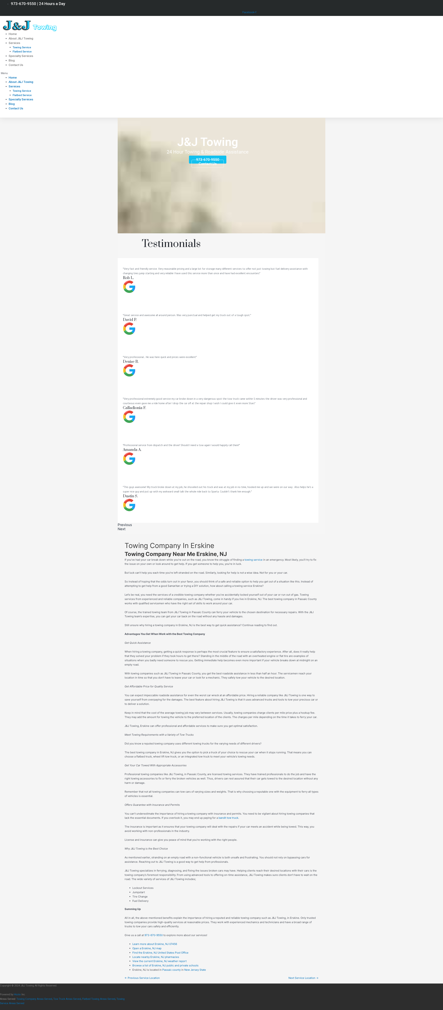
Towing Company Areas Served (34, 998)
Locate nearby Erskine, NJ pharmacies (155, 957)
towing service (254, 559)
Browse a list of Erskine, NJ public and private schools (165, 965)
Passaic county (171, 969)
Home (13, 34)
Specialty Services (21, 56)
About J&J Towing (21, 38)
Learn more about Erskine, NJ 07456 (154, 944)
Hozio (17, 994)
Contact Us (16, 65)
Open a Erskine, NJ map (146, 948)
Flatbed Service (22, 51)
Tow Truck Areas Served (67, 998)
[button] (83, 73)
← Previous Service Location (142, 978)
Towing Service (22, 47)
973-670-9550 (153, 935)
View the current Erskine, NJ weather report (159, 961)
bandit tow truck (228, 817)
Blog (12, 60)
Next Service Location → (303, 978)
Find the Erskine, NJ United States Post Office (160, 952)
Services (14, 43)
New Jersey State (195, 969)
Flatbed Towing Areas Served (98, 998)
